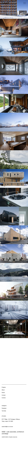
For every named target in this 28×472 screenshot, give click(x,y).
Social (3, 392)
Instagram (4, 405)
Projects (4, 387)
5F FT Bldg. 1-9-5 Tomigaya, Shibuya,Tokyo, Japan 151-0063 (11, 420)
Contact (3, 395)
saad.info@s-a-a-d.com (7, 426)
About (3, 390)
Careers (4, 397)
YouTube (4, 411)
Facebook (4, 408)
